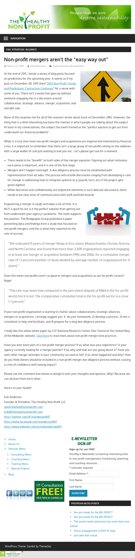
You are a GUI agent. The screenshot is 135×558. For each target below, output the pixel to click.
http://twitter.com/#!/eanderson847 (27, 416)
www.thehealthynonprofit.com (23, 407)
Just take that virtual (85, 535)
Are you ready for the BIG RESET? (93, 512)
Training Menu (19, 464)
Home (12, 439)
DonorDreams (38, 65)
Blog (11, 474)
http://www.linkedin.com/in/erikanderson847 (33, 426)
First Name (76, 480)
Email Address (78, 473)
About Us (14, 444)
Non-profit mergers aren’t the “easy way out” (56, 59)
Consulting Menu (21, 454)
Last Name (75, 486)
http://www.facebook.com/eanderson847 (30, 421)
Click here (43, 335)
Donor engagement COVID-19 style (94, 530)
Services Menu (17, 448)
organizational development (68, 65)
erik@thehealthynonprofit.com (23, 412)
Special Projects (20, 468)
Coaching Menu (20, 459)
